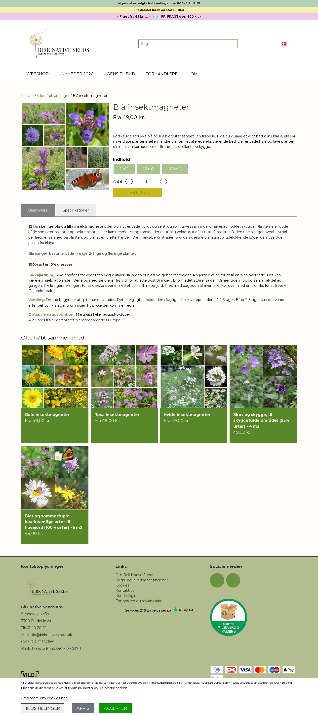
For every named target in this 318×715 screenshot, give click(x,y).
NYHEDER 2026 (77, 74)
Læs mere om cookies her (44, 698)
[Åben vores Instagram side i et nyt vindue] (233, 580)
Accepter (115, 708)
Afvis (83, 708)
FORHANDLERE (162, 74)
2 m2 (124, 169)
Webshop (37, 74)
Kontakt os (125, 590)
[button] (129, 181)
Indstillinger (43, 708)
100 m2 (175, 169)
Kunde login (126, 595)
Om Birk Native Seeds (135, 575)
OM (194, 74)
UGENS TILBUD (119, 74)
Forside (27, 95)
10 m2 (148, 169)
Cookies (122, 585)
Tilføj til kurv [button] (137, 192)
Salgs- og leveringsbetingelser (142, 580)
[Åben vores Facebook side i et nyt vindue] (217, 580)
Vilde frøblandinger (53, 95)
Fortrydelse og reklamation (139, 601)
